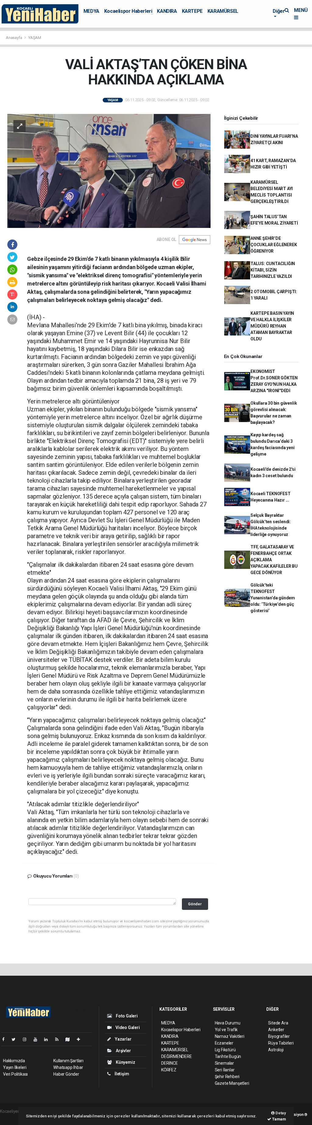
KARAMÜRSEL (222, 11)
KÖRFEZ (168, 1069)
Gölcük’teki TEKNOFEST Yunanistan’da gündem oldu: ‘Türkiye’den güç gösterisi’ (272, 598)
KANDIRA (167, 11)
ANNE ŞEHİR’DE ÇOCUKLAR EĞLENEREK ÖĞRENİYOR (273, 245)
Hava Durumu (227, 1022)
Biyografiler (279, 1036)
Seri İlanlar (225, 1069)
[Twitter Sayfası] (16, 1039)
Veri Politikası (15, 1074)
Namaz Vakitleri (229, 1036)
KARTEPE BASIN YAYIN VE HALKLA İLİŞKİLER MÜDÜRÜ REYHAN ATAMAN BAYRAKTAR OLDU (272, 326)
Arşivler (123, 1050)
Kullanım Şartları (68, 1060)
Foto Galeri (126, 1015)
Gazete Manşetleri (232, 1083)
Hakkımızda (14, 1060)
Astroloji (275, 1049)
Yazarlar (122, 1039)
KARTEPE (192, 11)
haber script (11, 1117)
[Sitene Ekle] (81, 1039)
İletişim (121, 1073)
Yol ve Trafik (226, 1029)
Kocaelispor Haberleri (128, 11)
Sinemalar (224, 1063)
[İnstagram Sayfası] (27, 1039)
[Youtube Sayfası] (38, 1039)
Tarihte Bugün (228, 1056)
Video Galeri (127, 1027)
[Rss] (59, 1039)
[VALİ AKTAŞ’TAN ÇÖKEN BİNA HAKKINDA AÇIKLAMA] (109, 170)
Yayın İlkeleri (14, 1067)
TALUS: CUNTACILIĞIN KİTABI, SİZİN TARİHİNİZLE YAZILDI (272, 270)
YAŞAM (34, 37)
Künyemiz (125, 1062)
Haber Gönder (66, 1074)
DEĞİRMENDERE (176, 1056)
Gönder (195, 904)
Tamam (278, 1119)
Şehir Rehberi (227, 1076)
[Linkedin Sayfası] (48, 1039)
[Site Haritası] (70, 1039)
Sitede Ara (278, 1022)
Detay (280, 1113)
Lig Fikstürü (225, 1049)
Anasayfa (14, 37)
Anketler (276, 1029)
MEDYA (91, 11)
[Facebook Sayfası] (5, 1039)
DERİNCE (169, 1063)
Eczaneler (224, 1043)
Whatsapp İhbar (68, 1067)
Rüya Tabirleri (280, 1043)
